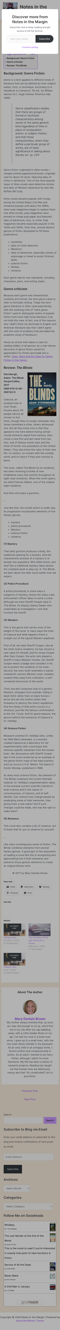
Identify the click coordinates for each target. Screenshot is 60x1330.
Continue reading (30, 47)
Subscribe (44, 38)
